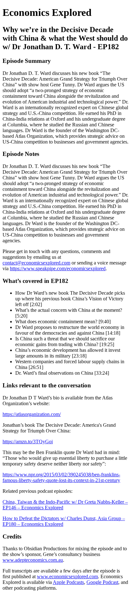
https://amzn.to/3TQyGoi (28, 441)
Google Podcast (102, 582)
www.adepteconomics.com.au (33, 560)
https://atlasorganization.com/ (32, 414)
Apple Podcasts (68, 582)
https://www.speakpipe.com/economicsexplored (58, 268)
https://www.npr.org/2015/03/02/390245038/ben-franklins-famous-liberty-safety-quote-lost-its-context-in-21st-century (61, 477)
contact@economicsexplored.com (36, 262)
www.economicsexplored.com (67, 576)
